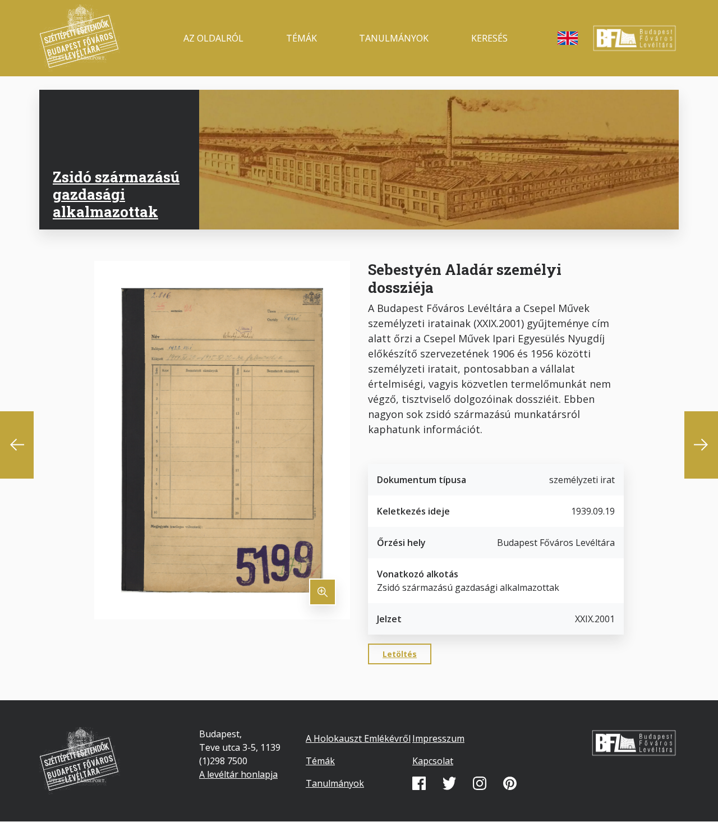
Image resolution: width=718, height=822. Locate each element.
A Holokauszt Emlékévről (358, 738)
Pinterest (510, 783)
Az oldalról (213, 38)
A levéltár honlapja (238, 774)
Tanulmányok (394, 38)
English (568, 38)
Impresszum (438, 738)
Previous (17, 445)
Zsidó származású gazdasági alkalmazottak (116, 194)
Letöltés (400, 654)
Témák (301, 38)
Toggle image (322, 591)
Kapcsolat (432, 761)
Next (701, 445)
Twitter (449, 783)
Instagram (479, 783)
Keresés (489, 38)
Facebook (419, 783)
